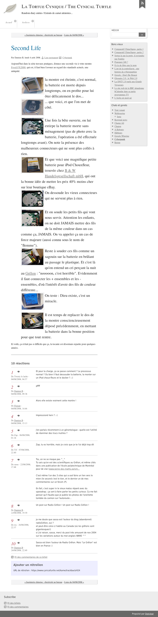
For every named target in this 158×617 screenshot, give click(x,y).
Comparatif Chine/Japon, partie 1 (128, 49)
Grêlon (30, 273)
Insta (119, 116)
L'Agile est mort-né (123, 97)
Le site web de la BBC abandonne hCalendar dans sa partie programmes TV (129, 91)
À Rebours (119, 129)
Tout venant (119, 110)
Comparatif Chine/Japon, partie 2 (128, 52)
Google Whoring (121, 135)
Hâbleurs (118, 132)
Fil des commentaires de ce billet (31, 557)
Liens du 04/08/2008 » (74, 35)
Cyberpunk (67, 57)
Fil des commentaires (18, 607)
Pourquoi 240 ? (121, 62)
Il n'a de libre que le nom (125, 65)
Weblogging (119, 113)
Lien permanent (51, 57)
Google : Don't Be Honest (125, 74)
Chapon (117, 126)
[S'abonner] (142, 8)
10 (13, 543)
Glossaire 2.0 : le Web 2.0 (125, 78)
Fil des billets (14, 603)
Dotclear (149, 614)
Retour (117, 142)
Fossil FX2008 (18, 67)
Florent (17, 405)
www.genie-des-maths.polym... (64, 469)
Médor (115, 30)
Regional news (120, 119)
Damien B (18, 391)
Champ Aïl (119, 123)
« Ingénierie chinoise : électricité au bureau (43, 35)
